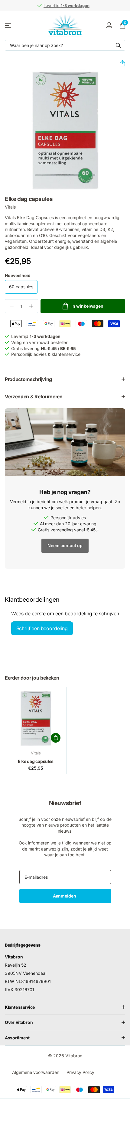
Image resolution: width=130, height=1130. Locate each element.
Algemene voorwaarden (35, 1072)
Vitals (10, 206)
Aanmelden (65, 895)
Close (65, 1007)
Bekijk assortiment (8, 25)
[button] (120, 63)
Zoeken (118, 45)
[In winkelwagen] (55, 738)
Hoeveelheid (18, 275)
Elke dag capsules (36, 761)
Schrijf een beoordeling (42, 628)
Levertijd (66, 5)
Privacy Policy (80, 1072)
